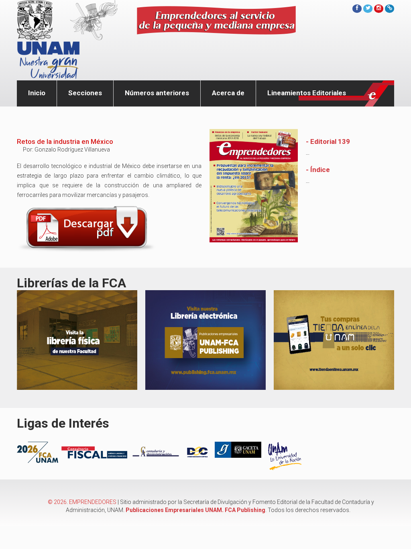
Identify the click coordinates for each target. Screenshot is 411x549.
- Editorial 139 (328, 141)
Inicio (36, 93)
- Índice (318, 170)
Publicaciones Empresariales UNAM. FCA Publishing (195, 510)
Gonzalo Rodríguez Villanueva (72, 149)
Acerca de (228, 93)
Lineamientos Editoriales (306, 93)
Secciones (85, 93)
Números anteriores (157, 93)
